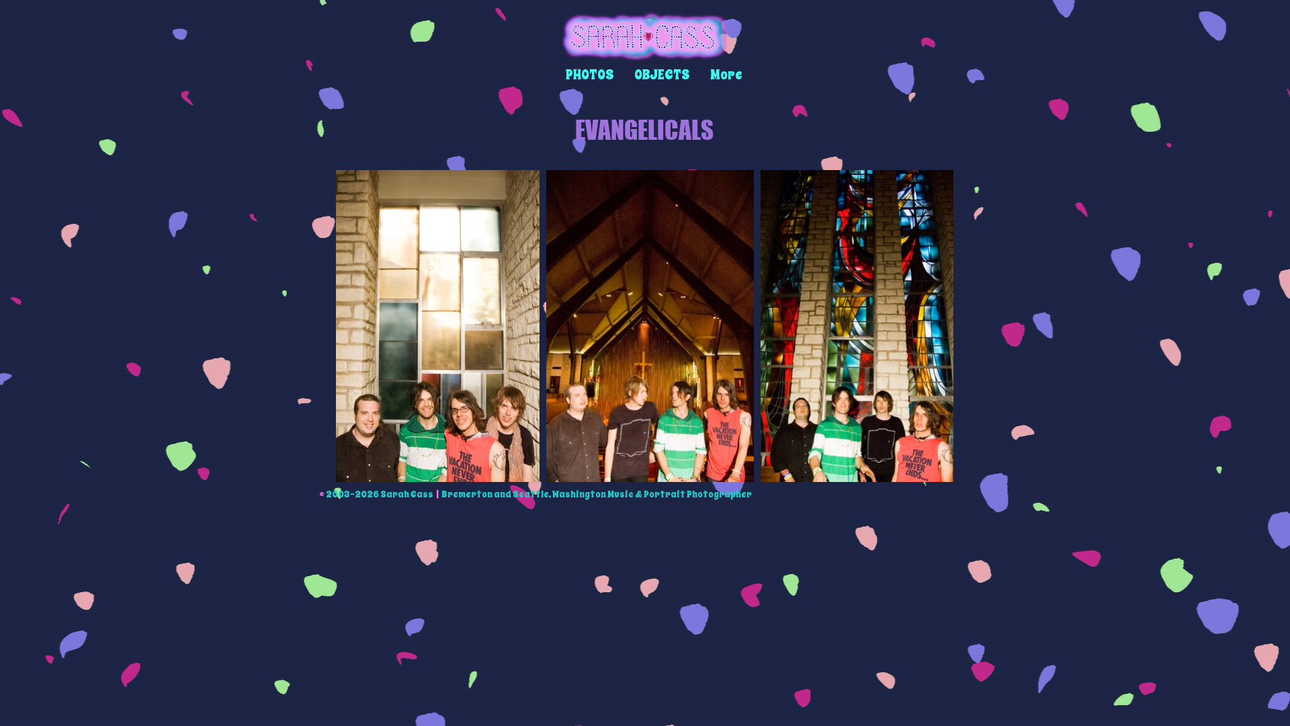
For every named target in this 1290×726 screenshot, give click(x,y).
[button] (590, 74)
